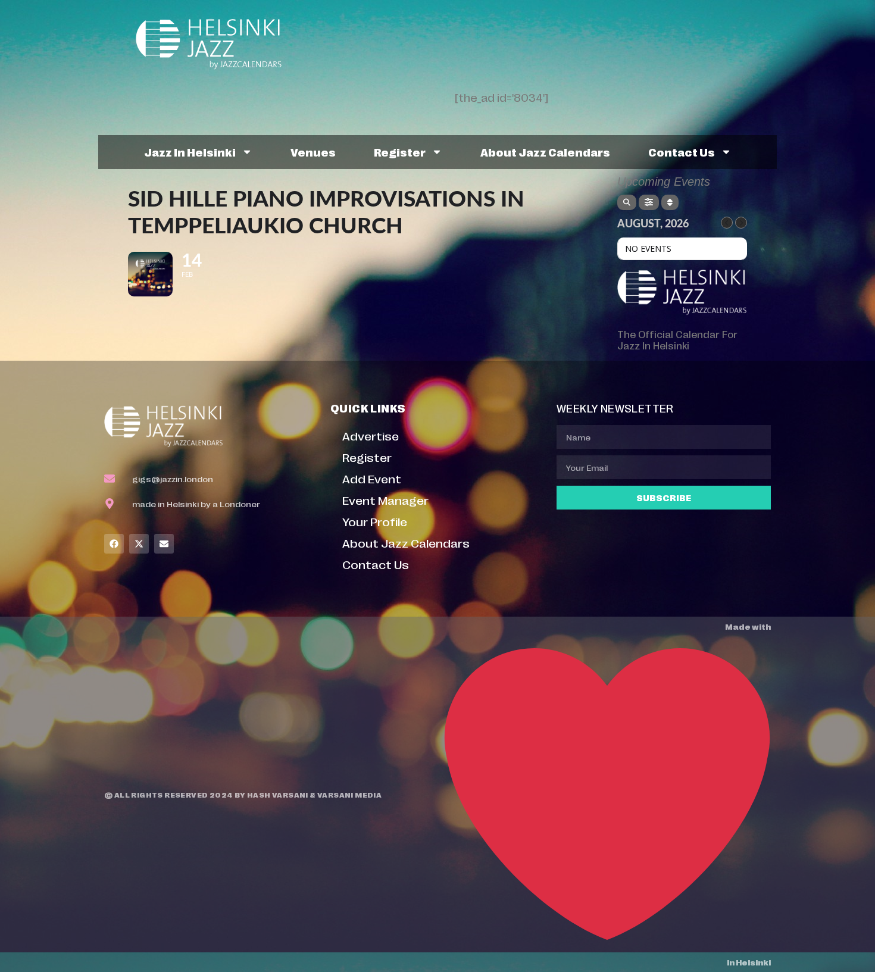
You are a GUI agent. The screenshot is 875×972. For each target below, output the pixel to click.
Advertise (370, 435)
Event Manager (385, 500)
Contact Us (681, 151)
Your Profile (374, 521)
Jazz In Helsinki (190, 151)
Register (400, 151)
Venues (313, 151)
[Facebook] (114, 544)
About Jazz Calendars (545, 151)
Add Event (371, 478)
